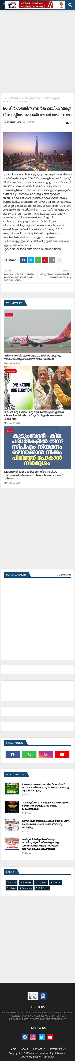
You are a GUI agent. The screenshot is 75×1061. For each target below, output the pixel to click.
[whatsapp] (29, 754)
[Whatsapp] (38, 260)
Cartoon (42, 882)
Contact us (39, 1049)
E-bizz (12, 888)
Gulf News (43, 888)
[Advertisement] (37, 49)
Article (12, 882)
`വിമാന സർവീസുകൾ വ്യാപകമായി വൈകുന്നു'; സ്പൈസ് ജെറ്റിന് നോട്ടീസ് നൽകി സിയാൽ (32, 357)
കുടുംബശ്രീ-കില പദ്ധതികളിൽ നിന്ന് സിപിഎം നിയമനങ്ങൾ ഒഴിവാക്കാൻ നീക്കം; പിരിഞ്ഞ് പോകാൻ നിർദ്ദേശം (33, 475)
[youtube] (62, 754)
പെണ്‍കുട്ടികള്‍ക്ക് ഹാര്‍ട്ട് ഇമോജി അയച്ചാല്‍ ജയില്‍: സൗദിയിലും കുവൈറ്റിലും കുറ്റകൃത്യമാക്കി (44, 805)
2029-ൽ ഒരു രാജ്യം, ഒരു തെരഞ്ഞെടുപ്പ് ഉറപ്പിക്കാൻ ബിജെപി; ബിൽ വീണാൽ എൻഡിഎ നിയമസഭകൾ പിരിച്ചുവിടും (34, 415)
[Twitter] (31, 260)
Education (27, 888)
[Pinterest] (45, 260)
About (24, 1049)
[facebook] (12, 754)
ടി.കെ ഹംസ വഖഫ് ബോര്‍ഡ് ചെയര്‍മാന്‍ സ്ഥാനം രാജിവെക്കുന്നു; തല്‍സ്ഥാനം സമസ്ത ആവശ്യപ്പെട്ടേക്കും (45, 787)
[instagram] (45, 754)
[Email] (52, 260)
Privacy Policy (58, 1049)
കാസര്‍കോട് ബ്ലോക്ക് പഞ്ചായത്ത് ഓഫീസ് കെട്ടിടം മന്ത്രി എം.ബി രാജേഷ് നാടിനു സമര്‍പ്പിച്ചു (45, 824)
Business (26, 882)
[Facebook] (23, 260)
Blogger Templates (44, 1056)
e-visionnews (38, 1053)
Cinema (56, 882)
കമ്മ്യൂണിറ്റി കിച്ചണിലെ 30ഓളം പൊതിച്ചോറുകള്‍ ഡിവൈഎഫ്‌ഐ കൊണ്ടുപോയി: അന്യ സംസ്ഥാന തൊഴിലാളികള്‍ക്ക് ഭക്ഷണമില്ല (40, 844)
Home (6, 98)
